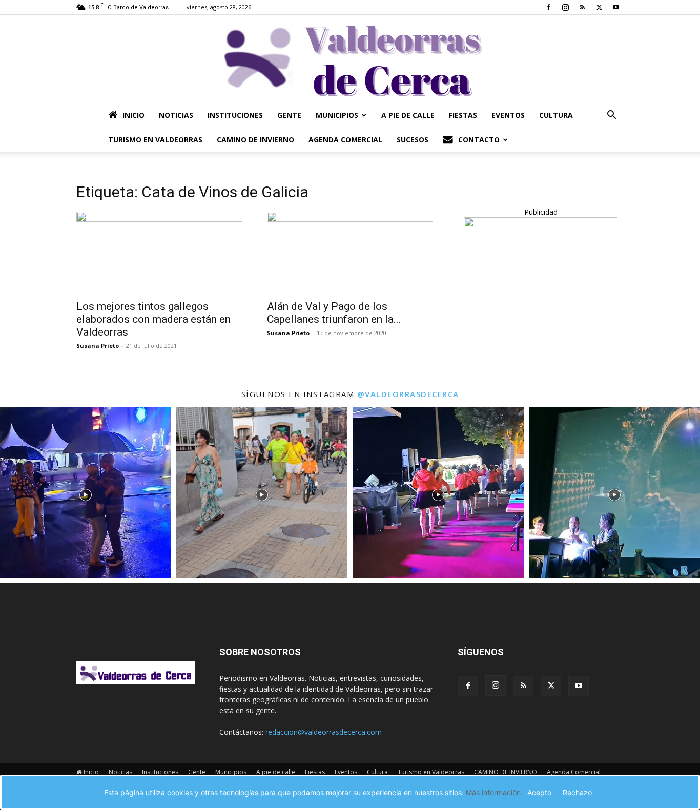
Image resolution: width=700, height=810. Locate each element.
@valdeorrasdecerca (408, 394)
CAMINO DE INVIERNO (255, 139)
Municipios (337, 115)
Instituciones (235, 115)
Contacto (479, 139)
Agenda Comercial (345, 139)
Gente (289, 115)
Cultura (556, 115)
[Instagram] (565, 7)
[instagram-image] (85, 492)
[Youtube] (616, 7)
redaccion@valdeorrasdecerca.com (323, 732)
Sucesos (412, 139)
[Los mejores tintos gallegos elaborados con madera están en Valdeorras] (159, 253)
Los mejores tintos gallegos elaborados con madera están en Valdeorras (153, 319)
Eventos (508, 115)
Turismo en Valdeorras (155, 139)
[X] (599, 7)
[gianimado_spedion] (540, 225)
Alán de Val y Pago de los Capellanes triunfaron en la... (334, 312)
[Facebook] (548, 7)
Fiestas (463, 115)
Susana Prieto (97, 345)
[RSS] (582, 7)
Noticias (176, 115)
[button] (611, 116)
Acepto (539, 792)
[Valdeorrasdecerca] (350, 59)
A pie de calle (408, 115)
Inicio (133, 115)
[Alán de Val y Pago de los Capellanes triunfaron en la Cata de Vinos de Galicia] (350, 253)
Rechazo (577, 792)
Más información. (494, 792)
